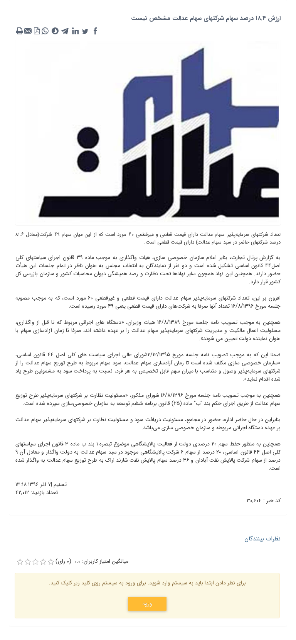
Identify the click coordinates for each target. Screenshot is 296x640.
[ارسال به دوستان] (28, 31)
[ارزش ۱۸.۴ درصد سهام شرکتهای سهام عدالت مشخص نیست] (148, 132)
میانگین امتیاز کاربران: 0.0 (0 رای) (92, 561)
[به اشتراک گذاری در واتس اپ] (45, 31)
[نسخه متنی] (19, 31)
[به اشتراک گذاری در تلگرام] (65, 31)
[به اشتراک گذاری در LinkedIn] (75, 31)
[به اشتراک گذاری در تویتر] (85, 31)
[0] (20, 562)
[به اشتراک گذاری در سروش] (55, 31)
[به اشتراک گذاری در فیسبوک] (95, 31)
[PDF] (36, 31)
